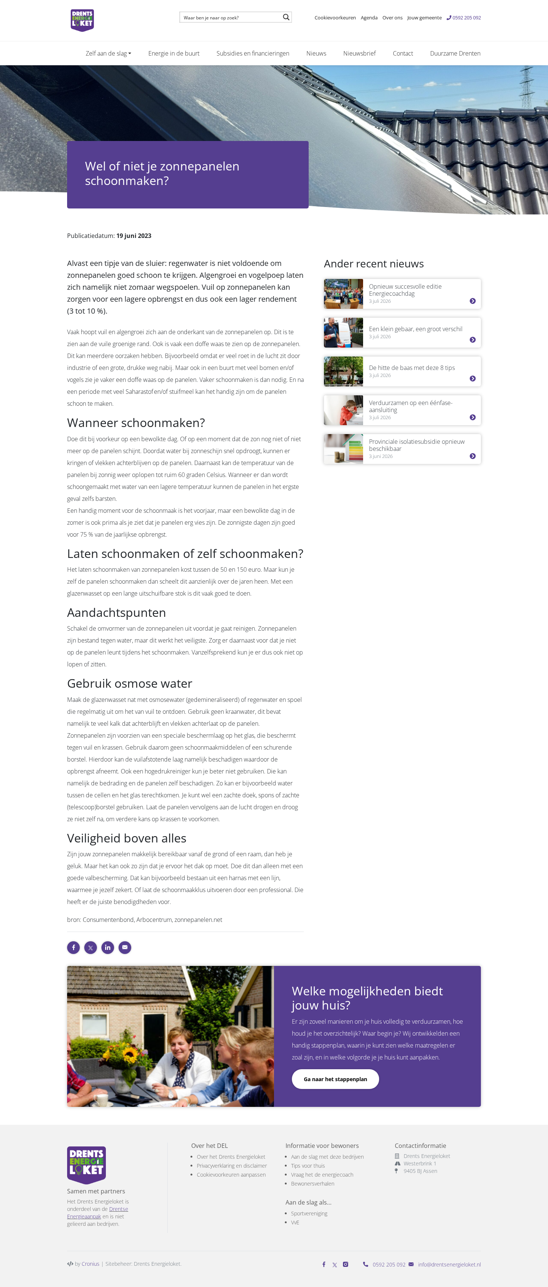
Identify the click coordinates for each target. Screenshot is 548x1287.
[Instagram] (347, 1264)
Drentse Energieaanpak (97, 1212)
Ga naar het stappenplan (335, 1079)
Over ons (392, 17)
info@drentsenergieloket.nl (449, 1264)
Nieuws (316, 53)
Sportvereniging (309, 1213)
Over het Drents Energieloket (231, 1156)
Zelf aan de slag (106, 53)
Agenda (369, 17)
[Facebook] (325, 1264)
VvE (295, 1222)
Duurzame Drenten (455, 53)
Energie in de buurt (173, 53)
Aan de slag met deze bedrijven (327, 1156)
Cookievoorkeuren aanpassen (231, 1174)
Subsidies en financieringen (253, 53)
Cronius (91, 1263)
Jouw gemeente (424, 17)
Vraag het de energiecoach (322, 1174)
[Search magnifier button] (286, 17)
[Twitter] (335, 1264)
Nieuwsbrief (359, 53)
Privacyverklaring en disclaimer (232, 1165)
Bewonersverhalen (312, 1183)
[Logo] (114, 20)
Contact (403, 53)
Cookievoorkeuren (335, 17)
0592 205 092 (466, 17)
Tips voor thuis (308, 1165)
